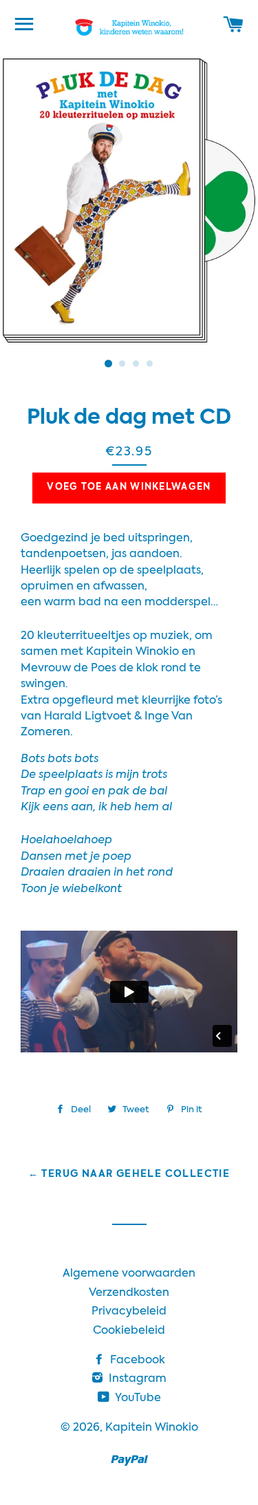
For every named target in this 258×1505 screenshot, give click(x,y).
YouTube (136, 1398)
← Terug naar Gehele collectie (129, 1174)
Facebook (136, 1360)
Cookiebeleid (129, 1330)
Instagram (136, 1379)
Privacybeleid (129, 1311)
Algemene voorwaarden (129, 1273)
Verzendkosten (129, 1293)
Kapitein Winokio (151, 1427)
